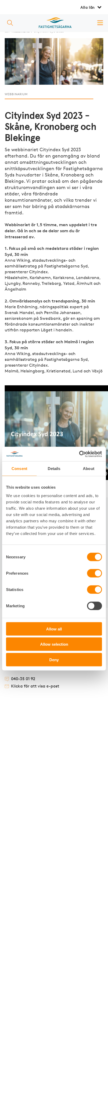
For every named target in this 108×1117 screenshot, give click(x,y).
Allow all (54, 628)
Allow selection (54, 644)
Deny (54, 659)
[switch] (94, 573)
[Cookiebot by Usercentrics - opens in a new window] (79, 454)
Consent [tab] (19, 468)
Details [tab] (54, 468)
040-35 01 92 (23, 679)
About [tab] (88, 468)
